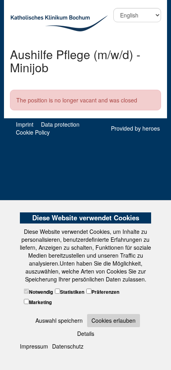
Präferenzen (105, 292)
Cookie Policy (33, 132)
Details (85, 333)
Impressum (34, 346)
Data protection (60, 124)
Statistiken (72, 292)
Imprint (24, 124)
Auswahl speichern (59, 320)
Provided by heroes (135, 128)
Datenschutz (68, 346)
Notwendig (41, 292)
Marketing (40, 302)
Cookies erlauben (113, 320)
